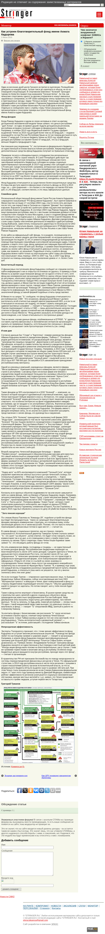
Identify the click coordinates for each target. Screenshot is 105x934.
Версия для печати (12, 41)
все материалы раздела (65, 25)
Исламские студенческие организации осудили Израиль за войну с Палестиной (90, 458)
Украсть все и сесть (88, 132)
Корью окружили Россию (90, 449)
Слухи (82, 906)
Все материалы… (90, 142)
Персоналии (30, 908)
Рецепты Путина (86, 137)
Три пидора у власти (88, 444)
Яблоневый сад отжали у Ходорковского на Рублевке (90, 397)
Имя (3, 845)
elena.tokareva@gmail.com (35, 920)
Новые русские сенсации (90, 359)
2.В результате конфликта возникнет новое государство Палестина (93, 52)
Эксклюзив (69, 906)
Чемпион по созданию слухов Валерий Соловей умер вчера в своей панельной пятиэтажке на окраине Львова (90, 113)
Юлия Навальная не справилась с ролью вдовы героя (91, 234)
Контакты (56, 908)
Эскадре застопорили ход (15, 776)
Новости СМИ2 (7, 897)
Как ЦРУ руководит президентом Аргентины (56, 777)
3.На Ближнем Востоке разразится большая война (92, 60)
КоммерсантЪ (17, 767)
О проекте (45, 908)
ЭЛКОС (54, 924)
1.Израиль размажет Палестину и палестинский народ (92, 43)
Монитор (93, 906)
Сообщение (7, 851)
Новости (56, 906)
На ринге (28, 906)
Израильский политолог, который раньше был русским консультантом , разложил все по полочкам (91, 427)
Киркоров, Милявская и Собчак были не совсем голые (90, 415)
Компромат (42, 906)
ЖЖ (86, 182)
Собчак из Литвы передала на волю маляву (91, 125)
